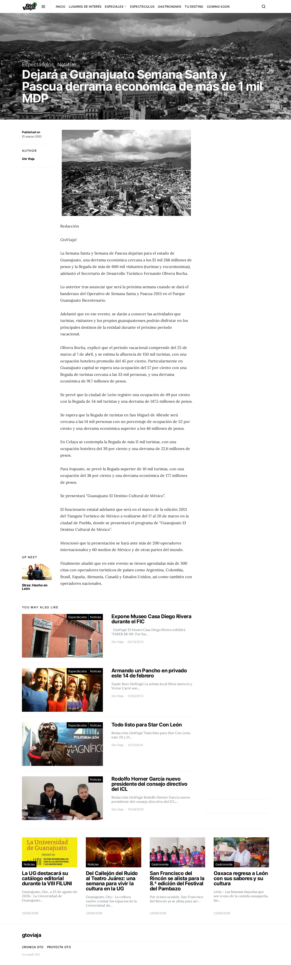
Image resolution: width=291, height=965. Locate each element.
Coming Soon (218, 6)
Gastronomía (169, 6)
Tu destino (194, 6)
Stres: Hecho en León (35, 587)
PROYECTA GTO (59, 947)
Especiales (114, 6)
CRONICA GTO (33, 947)
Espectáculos (142, 6)
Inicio (60, 6)
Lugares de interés (85, 6)
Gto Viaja (28, 159)
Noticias (67, 64)
